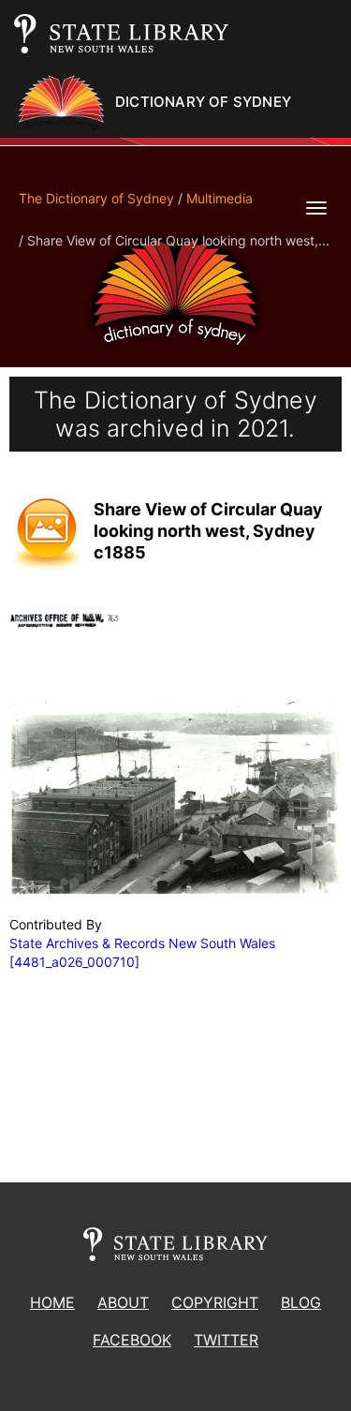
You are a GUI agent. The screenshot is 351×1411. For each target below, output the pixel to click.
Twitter (226, 1339)
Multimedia (219, 198)
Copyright (214, 1302)
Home (52, 1302)
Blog (301, 1302)
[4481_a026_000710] (74, 962)
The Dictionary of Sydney (96, 198)
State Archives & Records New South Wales (142, 943)
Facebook (132, 1339)
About (123, 1302)
